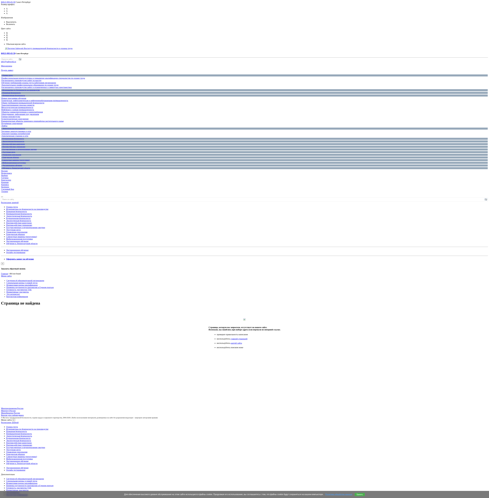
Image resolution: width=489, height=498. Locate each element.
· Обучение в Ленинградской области (15, 168)
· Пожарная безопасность (11, 93)
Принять (360, 494)
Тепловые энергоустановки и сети (16, 131)
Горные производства (10, 117)
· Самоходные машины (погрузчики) (15, 160)
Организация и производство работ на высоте (21, 80)
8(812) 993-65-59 (8, 2)
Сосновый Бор (7, 189)
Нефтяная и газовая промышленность (17, 110)
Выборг (4, 175)
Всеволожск (6, 173)
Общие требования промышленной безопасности (22, 103)
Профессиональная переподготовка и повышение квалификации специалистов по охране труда (43, 78)
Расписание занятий (10, 202)
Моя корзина (6, 66)
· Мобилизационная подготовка (13, 163)
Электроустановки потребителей (15, 134)
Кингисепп (6, 180)
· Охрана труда (7, 75)
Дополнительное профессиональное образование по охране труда (29, 85)
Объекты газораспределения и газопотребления (22, 112)
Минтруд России (8, 411)
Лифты (4, 126)
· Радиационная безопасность (12, 139)
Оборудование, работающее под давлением (20, 114)
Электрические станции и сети (14, 136)
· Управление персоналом (11, 155)
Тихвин (4, 191)
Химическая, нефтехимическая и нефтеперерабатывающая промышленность (34, 100)
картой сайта (236, 343)
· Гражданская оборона (10, 157)
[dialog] (244, 266)
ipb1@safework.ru (8, 62)
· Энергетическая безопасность (13, 128)
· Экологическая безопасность (12, 141)
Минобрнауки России (10, 413)
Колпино (5, 187)
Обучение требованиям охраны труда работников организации (28, 83)
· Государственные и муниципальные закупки (19, 149)
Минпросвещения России (12, 408)
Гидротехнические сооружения (14, 119)
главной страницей (239, 339)
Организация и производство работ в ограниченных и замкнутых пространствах (36, 87)
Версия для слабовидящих (12, 415)
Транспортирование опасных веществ (17, 105)
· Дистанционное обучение (11, 165)
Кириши (5, 182)
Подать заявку (7, 70)
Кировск (5, 185)
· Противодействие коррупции (13, 144)
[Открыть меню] (2, 196)
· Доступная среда (8, 152)
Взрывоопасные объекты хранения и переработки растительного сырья (32, 121)
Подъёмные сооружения (11, 123)
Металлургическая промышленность (17, 107)
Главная (4, 274)
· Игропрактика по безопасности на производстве (20, 90)
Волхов (4, 171)
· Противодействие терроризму (13, 147)
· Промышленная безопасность (13, 95)
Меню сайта (6, 276)
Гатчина (4, 178)
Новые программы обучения (13, 98)
